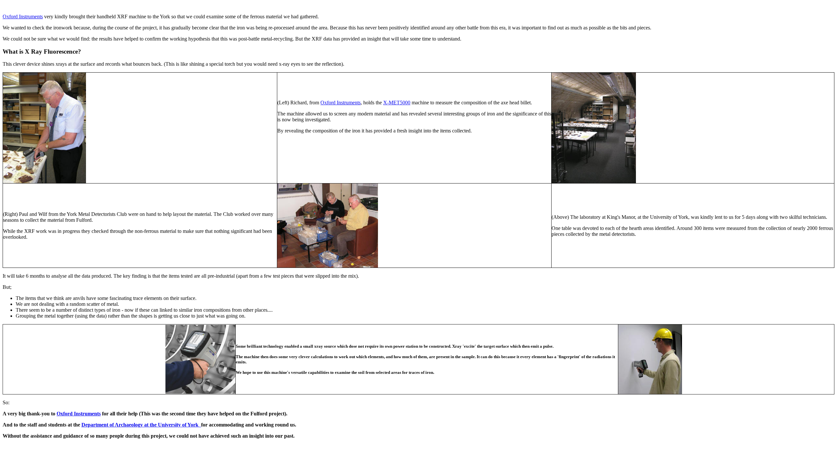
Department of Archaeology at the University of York (141, 424)
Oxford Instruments (23, 16)
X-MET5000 (396, 102)
